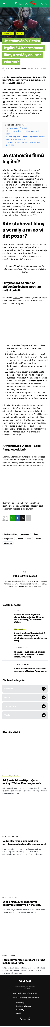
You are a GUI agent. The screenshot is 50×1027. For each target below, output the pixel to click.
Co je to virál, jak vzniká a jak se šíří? (25, 993)
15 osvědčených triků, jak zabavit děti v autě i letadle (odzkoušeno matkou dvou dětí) (29, 654)
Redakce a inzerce (23, 1006)
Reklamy (13, 955)
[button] (3, 3)
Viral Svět (25, 981)
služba (38, 538)
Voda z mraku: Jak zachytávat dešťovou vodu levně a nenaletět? (21, 903)
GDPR (18, 1013)
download (25, 534)
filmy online (22, 110)
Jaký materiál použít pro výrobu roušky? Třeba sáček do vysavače (21, 782)
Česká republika (10, 534)
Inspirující (18, 664)
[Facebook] (17, 518)
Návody (20, 33)
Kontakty (20, 1010)
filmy (36, 534)
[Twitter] (22, 518)
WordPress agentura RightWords (28, 998)
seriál (29, 538)
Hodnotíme (8, 33)
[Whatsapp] (12, 518)
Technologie (19, 629)
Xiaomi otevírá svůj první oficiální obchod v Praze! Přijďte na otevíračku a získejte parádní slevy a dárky (30, 637)
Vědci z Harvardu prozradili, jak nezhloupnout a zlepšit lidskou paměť (24, 843)
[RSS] (29, 1019)
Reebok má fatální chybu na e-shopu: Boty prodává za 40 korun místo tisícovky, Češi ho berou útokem (29, 618)
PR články (20, 1002)
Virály (16, 610)
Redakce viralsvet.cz (25, 575)
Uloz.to (16, 297)
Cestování (18, 647)
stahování (8, 543)
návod (20, 538)
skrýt (25, 125)
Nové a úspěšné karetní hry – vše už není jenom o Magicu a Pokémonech (30, 669)
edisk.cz (12, 459)
